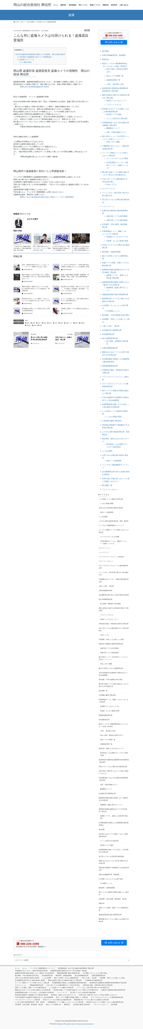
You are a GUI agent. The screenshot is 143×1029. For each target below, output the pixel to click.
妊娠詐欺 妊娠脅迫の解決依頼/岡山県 (111, 644)
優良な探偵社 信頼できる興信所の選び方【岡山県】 (113, 609)
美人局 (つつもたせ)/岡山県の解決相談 (111, 856)
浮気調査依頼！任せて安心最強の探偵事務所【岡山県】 (113, 779)
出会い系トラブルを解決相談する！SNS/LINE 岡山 (114, 629)
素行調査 (105, 51)
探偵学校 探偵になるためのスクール (111, 748)
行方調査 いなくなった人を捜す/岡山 (111, 879)
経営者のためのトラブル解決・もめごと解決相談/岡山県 (113, 835)
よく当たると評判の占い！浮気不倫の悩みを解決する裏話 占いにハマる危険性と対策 (61, 248)
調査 (40, 325)
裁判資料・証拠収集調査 (111, 252)
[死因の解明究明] (82, 340)
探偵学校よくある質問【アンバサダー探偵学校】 (114, 754)
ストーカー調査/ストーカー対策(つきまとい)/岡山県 (113, 531)
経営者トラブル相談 (113, 114)
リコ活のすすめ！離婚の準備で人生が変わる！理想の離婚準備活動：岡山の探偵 (22, 248)
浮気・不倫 (67, 242)
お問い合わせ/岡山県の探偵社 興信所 (111, 508)
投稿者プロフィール (25, 59)
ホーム (17, 968)
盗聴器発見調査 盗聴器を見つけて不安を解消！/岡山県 (113, 810)
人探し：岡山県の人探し (115, 84)
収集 (33, 323)
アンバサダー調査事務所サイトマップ (111, 525)
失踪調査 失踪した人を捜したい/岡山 (111, 639)
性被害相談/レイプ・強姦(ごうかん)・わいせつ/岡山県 (113, 701)
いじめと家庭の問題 (113, 417)
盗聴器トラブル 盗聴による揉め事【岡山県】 (114, 817)
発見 (56, 323)
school (87, 242)
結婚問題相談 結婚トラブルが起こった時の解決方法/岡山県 (113, 851)
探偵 (45, 323)
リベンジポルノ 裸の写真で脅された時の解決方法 (113, 574)
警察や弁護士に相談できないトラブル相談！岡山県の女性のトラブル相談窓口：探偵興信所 (36, 288)
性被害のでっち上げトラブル (117, 237)
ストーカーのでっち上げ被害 (117, 158)
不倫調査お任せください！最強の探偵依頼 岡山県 (113, 580)
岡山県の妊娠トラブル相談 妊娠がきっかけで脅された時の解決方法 (113, 685)
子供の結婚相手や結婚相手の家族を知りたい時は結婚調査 (113, 674)
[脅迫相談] (21, 340)
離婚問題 (29, 242)
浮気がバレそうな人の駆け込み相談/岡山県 (113, 766)
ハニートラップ (108, 206)
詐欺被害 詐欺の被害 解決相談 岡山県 (113, 899)
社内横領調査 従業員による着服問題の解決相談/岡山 (113, 824)
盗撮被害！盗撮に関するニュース (111, 805)
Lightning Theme (71, 1024)
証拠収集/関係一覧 (113, 80)
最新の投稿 (25, 62)
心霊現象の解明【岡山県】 (112, 421)
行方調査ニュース (113, 311)
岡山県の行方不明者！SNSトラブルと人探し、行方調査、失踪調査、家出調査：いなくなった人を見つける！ (75, 288)
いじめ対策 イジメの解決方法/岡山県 (111, 499)
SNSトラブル (111, 184)
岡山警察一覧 (107, 485)
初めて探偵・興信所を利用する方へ (112, 735)
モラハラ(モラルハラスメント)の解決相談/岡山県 (113, 567)
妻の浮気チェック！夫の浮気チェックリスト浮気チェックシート (113, 658)
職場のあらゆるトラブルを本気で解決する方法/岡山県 (113, 862)
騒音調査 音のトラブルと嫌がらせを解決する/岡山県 (114, 920)
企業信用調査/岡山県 (110, 348)
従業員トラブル (46, 242)
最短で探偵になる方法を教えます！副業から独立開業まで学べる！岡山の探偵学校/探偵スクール (81, 249)
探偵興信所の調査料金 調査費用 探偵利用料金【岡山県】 (114, 761)
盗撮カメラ (69, 323)
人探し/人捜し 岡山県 (110, 326)
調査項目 (105, 59)
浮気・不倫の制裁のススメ (116, 132)
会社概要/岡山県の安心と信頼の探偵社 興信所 (114, 595)
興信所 (29, 325)
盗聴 (76, 323)
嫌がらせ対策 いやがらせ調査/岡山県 (111, 668)
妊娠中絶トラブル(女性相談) (117, 216)
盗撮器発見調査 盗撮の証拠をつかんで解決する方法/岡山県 (113, 799)
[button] (23, 50)
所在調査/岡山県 (108, 334)
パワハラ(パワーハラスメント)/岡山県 (111, 557)
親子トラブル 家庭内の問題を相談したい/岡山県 (114, 893)
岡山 (39, 323)
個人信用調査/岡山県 (110, 338)
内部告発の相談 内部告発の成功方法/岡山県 (113, 624)
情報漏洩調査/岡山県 (110, 366)
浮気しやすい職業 (113, 142)
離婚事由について (113, 128)
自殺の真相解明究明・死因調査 (114, 55)
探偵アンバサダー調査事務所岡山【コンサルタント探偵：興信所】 (113, 725)
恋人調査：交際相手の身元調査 (110, 604)
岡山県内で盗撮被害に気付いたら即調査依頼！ (35, 57)
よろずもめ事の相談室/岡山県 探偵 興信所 (113, 521)
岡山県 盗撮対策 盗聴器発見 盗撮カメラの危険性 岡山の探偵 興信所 (40, 54)
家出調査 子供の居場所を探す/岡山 (115, 315)
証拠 (35, 325)
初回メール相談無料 (113, 461)
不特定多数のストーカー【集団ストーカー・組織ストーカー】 (117, 165)
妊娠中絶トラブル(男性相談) (117, 220)
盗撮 (87, 30)
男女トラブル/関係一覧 (115, 76)
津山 (50, 323)
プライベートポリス (113, 105)
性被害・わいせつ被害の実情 (117, 241)
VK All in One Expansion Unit (85, 1024)
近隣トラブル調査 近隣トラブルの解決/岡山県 (113, 909)
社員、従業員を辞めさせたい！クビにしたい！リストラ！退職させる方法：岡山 (41, 248)
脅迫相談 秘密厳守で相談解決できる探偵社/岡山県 (114, 869)
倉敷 (28, 323)
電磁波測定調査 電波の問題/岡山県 (115, 294)
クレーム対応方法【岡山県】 (117, 118)
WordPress (60, 1024)
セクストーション (109, 188)
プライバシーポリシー (110, 489)
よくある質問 (107, 451)
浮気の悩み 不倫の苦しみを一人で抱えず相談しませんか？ (113, 772)
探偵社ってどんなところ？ (116, 100)
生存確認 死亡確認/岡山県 (111, 330)
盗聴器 (82, 323)
